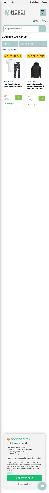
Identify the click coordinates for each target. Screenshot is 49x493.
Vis (18, 97)
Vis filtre (6, 43)
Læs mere (10, 473)
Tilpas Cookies (24, 484)
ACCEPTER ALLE (24, 478)
